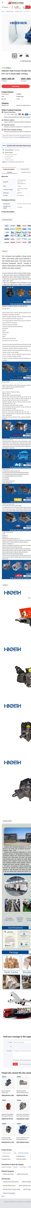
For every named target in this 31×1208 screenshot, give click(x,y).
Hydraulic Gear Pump (8, 1174)
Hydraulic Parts (18, 11)
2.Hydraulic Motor (20, 1156)
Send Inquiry (15, 86)
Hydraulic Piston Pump (22, 1174)
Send (15, 1064)
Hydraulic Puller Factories (9, 1185)
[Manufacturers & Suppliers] (16, 2)
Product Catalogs (24, 1153)
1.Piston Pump (5, 1156)
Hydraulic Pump (27, 11)
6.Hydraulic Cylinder (21, 1159)
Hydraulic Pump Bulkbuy (9, 1193)
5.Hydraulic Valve (6, 1159)
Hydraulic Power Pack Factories (11, 1181)
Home (3, 11)
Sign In (4, 162)
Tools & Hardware (10, 11)
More (3, 1196)
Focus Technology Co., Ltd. (20, 1201)
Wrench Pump (26, 1189)
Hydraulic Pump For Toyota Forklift (11, 1189)
